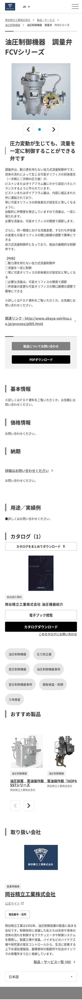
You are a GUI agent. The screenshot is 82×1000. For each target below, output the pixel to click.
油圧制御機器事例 (48, 669)
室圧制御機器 (17, 669)
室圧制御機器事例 (20, 684)
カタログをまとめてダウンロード (38, 546)
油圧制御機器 (17, 654)
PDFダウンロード (41, 359)
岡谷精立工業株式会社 (30, 894)
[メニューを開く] (75, 6)
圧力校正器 (44, 654)
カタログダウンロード (41, 626)
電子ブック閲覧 (41, 615)
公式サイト (12, 903)
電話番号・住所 (17, 914)
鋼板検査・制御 (53, 684)
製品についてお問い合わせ (41, 346)
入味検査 (14, 699)
